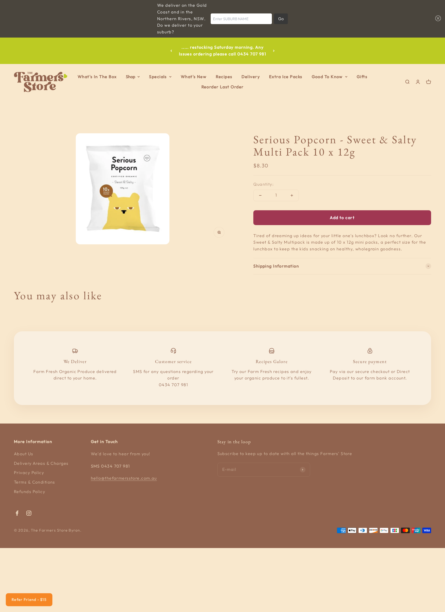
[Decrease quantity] (260, 195)
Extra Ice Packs (285, 76)
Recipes (224, 76)
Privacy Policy (29, 472)
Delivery (251, 76)
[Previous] (171, 51)
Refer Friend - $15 (29, 599)
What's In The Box (97, 76)
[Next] (274, 51)
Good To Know (327, 76)
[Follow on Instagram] (29, 513)
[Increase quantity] (292, 195)
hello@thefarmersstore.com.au (124, 478)
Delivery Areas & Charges (41, 463)
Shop (130, 76)
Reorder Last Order (222, 87)
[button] (437, 18)
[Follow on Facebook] (17, 513)
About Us (23, 453)
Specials (158, 76)
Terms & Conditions (34, 482)
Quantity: (263, 184)
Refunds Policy (29, 491)
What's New (194, 76)
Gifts (362, 76)
